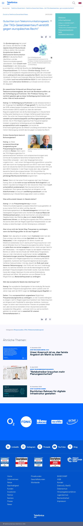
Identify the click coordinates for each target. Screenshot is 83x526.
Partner (10, 495)
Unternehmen (12, 479)
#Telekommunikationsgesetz (36, 330)
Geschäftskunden (38, 479)
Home (9, 476)
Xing (75, 447)
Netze (9, 482)
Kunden (10, 489)
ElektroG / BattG (63, 485)
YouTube (62, 447)
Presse (10, 501)
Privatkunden (36, 476)
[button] (42, 36)
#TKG (25, 330)
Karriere (10, 498)
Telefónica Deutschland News (34, 8)
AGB (59, 479)
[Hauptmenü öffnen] (3, 3)
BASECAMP (62, 476)
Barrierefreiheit (63, 498)
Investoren (11, 492)
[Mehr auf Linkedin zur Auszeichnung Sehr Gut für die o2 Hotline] (38, 462)
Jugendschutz (62, 495)
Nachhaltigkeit (13, 485)
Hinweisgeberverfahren (66, 492)
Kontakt (60, 482)
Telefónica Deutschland (18, 8)
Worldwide (35, 482)
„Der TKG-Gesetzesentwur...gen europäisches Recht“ (59, 8)
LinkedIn (15, 447)
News (9, 504)
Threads (46, 447)
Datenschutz (62, 489)
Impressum (61, 501)
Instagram (31, 447)
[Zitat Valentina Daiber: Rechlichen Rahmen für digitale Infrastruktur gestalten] (40, 391)
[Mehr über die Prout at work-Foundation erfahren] (74, 462)
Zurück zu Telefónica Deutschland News (15, 14)
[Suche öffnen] (74, 3)
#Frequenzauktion (19, 330)
